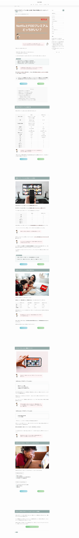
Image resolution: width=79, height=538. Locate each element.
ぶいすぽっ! (53, 19)
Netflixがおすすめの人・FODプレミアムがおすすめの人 (27, 98)
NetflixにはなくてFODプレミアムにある (25, 97)
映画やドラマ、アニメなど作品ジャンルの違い (26, 92)
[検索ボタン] (48, 5)
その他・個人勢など (54, 21)
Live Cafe (39, 2)
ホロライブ (53, 17)
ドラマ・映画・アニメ (55, 29)
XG (52, 24)
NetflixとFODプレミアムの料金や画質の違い (25, 93)
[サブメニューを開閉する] (63, 23)
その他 (16, 532)
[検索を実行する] (63, 10)
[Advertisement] (32, 168)
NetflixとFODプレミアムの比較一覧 (24, 90)
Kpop (52, 26)
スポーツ (53, 31)
